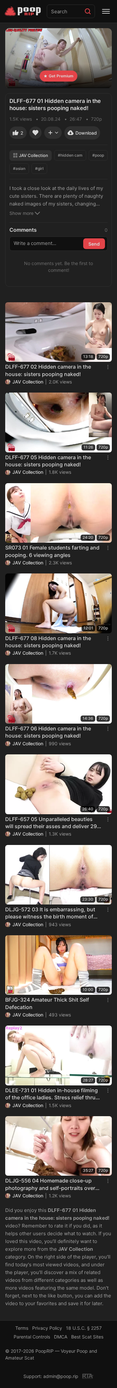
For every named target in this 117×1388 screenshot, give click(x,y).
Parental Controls (32, 1336)
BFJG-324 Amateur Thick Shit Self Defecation (47, 1003)
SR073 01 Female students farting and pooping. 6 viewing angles (52, 551)
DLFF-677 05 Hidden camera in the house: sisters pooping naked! (48, 461)
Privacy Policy (47, 1328)
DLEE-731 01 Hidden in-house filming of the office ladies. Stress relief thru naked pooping (51, 1094)
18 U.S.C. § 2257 (84, 1328)
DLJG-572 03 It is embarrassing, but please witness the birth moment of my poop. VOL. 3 (50, 913)
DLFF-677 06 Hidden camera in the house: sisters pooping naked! (48, 732)
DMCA (60, 1336)
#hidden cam (70, 155)
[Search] (87, 11)
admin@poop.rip (60, 1376)
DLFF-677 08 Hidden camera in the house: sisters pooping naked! (48, 642)
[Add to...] (53, 133)
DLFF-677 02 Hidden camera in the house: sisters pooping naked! (48, 370)
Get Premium (61, 75)
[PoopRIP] (23, 11)
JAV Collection (33, 155)
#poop (98, 155)
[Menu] (106, 11)
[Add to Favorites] (35, 133)
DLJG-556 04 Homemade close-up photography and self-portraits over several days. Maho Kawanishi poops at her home (51, 1184)
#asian (19, 168)
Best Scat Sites (87, 1336)
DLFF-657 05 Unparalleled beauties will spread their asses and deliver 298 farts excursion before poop (52, 823)
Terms (21, 1328)
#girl (39, 168)
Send (94, 243)
